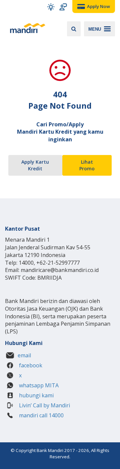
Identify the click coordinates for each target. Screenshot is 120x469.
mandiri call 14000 (41, 415)
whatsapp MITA (38, 385)
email (24, 355)
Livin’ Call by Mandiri (44, 405)
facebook (30, 365)
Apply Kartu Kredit (35, 165)
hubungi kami (36, 395)
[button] (51, 7)
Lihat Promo (87, 165)
